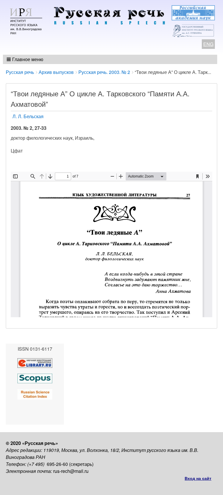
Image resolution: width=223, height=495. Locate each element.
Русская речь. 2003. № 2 (104, 72)
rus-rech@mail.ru (71, 471)
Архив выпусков (56, 72)
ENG (208, 44)
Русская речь (20, 72)
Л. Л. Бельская (28, 116)
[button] (25, 59)
